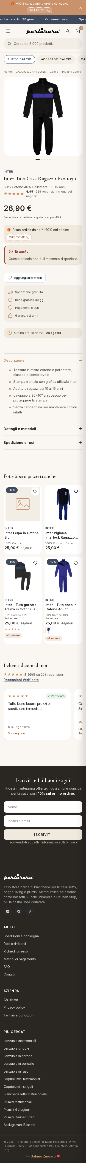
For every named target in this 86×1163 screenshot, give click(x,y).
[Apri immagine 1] (43, 116)
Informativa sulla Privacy (60, 842)
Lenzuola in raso (16, 1071)
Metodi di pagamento (20, 959)
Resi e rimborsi (15, 944)
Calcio (54, 71)
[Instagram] (8, 911)
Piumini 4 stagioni (17, 1109)
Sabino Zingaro (43, 1156)
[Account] (67, 31)
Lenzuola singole (16, 1048)
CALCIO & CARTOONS (31, 71)
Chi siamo (11, 1000)
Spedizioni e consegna (21, 936)
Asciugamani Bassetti (19, 1125)
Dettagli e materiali (20, 429)
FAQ (7, 967)
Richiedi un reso (16, 951)
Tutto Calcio (19, 59)
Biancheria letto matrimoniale (25, 1094)
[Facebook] (19, 911)
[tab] (38, 159)
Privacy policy (14, 1007)
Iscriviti (43, 835)
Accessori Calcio (56, 59)
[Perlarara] (43, 31)
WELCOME (37, 10)
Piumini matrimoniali (18, 1102)
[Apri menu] (8, 31)
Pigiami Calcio (71, 71)
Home (8, 71)
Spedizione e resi (19, 442)
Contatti (9, 974)
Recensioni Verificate (21, 680)
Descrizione (14, 360)
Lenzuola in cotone (18, 1056)
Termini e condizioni (19, 1015)
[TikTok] (30, 911)
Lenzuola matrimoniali (20, 1041)
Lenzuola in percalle (19, 1063)
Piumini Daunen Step (19, 1117)
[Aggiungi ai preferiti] (35, 491)
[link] (48, 630)
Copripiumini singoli (18, 1086)
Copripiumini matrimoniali (22, 1079)
